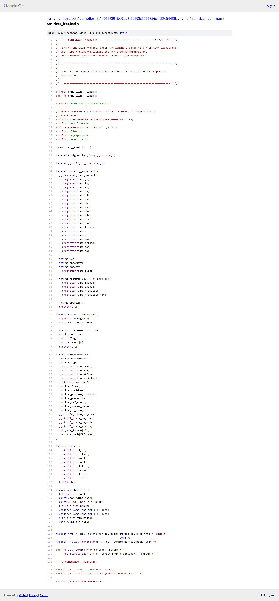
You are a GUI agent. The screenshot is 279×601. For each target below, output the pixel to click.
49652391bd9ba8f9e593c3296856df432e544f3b (139, 18)
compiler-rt (89, 18)
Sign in (271, 6)
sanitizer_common (207, 18)
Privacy (33, 595)
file (124, 33)
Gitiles (23, 595)
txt (263, 595)
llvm (49, 18)
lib (186, 18)
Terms (44, 595)
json (272, 595)
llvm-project (66, 18)
